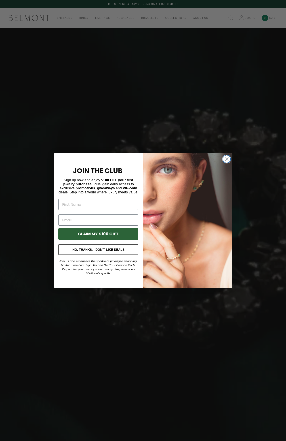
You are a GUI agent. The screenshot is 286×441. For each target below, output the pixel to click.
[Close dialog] (227, 159)
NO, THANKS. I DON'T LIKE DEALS (98, 249)
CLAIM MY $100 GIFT (98, 234)
